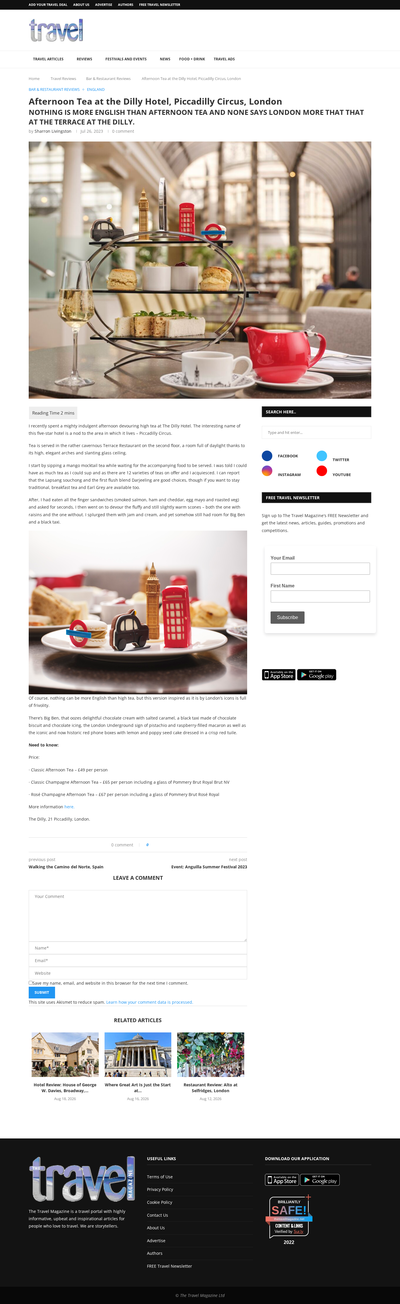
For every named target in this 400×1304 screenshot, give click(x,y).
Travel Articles (48, 59)
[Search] (368, 59)
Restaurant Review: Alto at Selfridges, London (210, 1087)
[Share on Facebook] (155, 845)
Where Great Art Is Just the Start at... (138, 1087)
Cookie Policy (159, 1202)
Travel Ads (224, 59)
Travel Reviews (63, 78)
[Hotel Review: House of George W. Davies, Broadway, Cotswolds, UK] (65, 1054)
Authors (125, 4)
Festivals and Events (126, 59)
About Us (81, 4)
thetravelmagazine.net (289, 1219)
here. (69, 806)
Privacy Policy (160, 1189)
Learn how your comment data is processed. (149, 1002)
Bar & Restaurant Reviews (108, 78)
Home (34, 78)
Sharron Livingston (53, 131)
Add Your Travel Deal (48, 4)
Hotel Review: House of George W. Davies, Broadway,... (65, 1087)
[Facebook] (354, 5)
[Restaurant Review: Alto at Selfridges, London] (210, 1054)
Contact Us (157, 1215)
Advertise (103, 4)
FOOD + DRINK (192, 59)
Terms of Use (160, 1176)
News (165, 59)
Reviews (84, 59)
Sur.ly (298, 1231)
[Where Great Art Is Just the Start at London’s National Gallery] (138, 1054)
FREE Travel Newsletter (159, 4)
